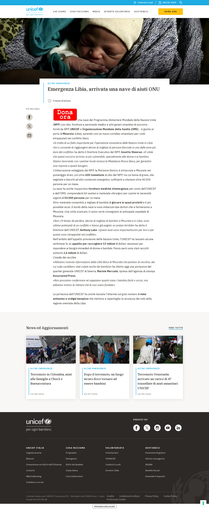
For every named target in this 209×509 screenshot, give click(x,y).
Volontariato (111, 453)
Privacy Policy (151, 496)
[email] (29, 136)
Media (96, 11)
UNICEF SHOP (170, 2)
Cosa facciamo (79, 11)
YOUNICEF (110, 458)
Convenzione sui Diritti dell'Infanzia (44, 464)
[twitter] (29, 127)
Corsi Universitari (74, 476)
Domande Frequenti (155, 476)
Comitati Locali (145, 2)
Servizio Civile (112, 470)
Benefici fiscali (152, 470)
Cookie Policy (170, 496)
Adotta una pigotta (155, 458)
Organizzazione (33, 453)
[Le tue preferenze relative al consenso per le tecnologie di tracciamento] (203, 503)
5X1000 (148, 464)
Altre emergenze (59, 83)
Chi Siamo (59, 11)
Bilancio (30, 458)
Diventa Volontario (117, 11)
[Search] (181, 3)
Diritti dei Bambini (74, 464)
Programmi (71, 453)
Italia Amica (72, 470)
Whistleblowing (33, 476)
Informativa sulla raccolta (104, 506)
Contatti (30, 470)
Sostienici (141, 11)
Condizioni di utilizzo (129, 496)
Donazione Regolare (155, 453)
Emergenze (71, 458)
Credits (110, 496)
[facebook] (29, 118)
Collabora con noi (34, 482)
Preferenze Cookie (116, 499)
